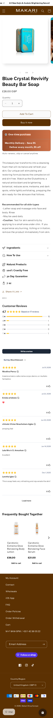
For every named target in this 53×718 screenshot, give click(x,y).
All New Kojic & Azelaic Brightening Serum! (26, 3)
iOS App (10, 598)
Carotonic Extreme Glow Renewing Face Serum (36, 547)
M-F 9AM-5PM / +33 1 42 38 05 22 (23, 631)
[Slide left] (20, 72)
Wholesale (11, 591)
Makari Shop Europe (30, 706)
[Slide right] (33, 72)
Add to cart (16, 563)
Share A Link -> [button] (14, 291)
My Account (12, 578)
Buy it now (27, 122)
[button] (3, 11)
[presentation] (49, 538)
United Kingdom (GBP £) (25, 685)
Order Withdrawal (15, 618)
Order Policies (13, 611)
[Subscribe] (43, 644)
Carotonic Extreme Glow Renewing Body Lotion (16, 547)
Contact (10, 584)
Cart (8, 625)
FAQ (8, 604)
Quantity (6, 97)
